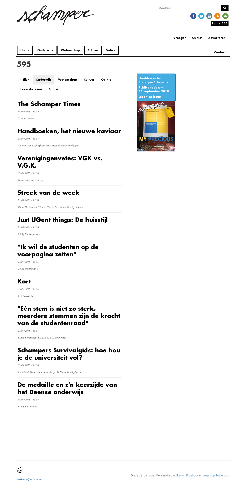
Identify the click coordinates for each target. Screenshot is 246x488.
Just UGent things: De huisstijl (62, 219)
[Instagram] (209, 16)
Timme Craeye (26, 118)
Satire (110, 50)
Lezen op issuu (150, 97)
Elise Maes (51, 146)
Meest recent (71, 424)
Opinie (106, 79)
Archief (197, 38)
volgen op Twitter (213, 475)
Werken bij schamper (29, 479)
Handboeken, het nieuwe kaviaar (69, 131)
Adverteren (217, 38)
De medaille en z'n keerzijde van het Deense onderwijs (67, 388)
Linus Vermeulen (27, 338)
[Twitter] (201, 16)
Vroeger (179, 38)
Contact (220, 52)
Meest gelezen (47, 424)
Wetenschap (70, 50)
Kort (24, 281)
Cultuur (93, 50)
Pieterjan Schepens (153, 82)
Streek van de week (48, 192)
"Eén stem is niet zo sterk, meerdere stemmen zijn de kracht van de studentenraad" (68, 316)
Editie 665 (220, 23)
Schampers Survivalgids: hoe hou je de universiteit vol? (68, 353)
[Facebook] (193, 16)
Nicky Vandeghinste (29, 234)
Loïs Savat (23, 372)
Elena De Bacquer (27, 207)
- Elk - (24, 79)
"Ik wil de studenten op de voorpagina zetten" (58, 250)
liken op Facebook (187, 475)
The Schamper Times (49, 104)
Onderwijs (45, 50)
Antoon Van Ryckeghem (31, 146)
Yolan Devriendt (26, 269)
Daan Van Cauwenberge (31, 180)
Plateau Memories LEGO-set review (64, 446)
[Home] (57, 15)
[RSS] (217, 16)
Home (24, 50)
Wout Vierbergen (70, 146)
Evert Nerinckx (26, 296)
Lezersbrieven (31, 89)
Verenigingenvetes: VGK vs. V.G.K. (60, 161)
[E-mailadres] (225, 16)
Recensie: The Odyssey (57, 441)
